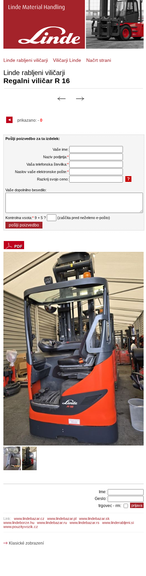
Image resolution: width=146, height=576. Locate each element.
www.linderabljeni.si (118, 523)
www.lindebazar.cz (29, 519)
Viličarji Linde (67, 60)
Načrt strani (98, 60)
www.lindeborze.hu (18, 523)
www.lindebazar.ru (52, 523)
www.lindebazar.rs (84, 523)
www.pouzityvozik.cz (20, 527)
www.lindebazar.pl (61, 519)
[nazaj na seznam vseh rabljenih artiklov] (10, 120)
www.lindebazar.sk (94, 519)
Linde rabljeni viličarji (25, 60)
